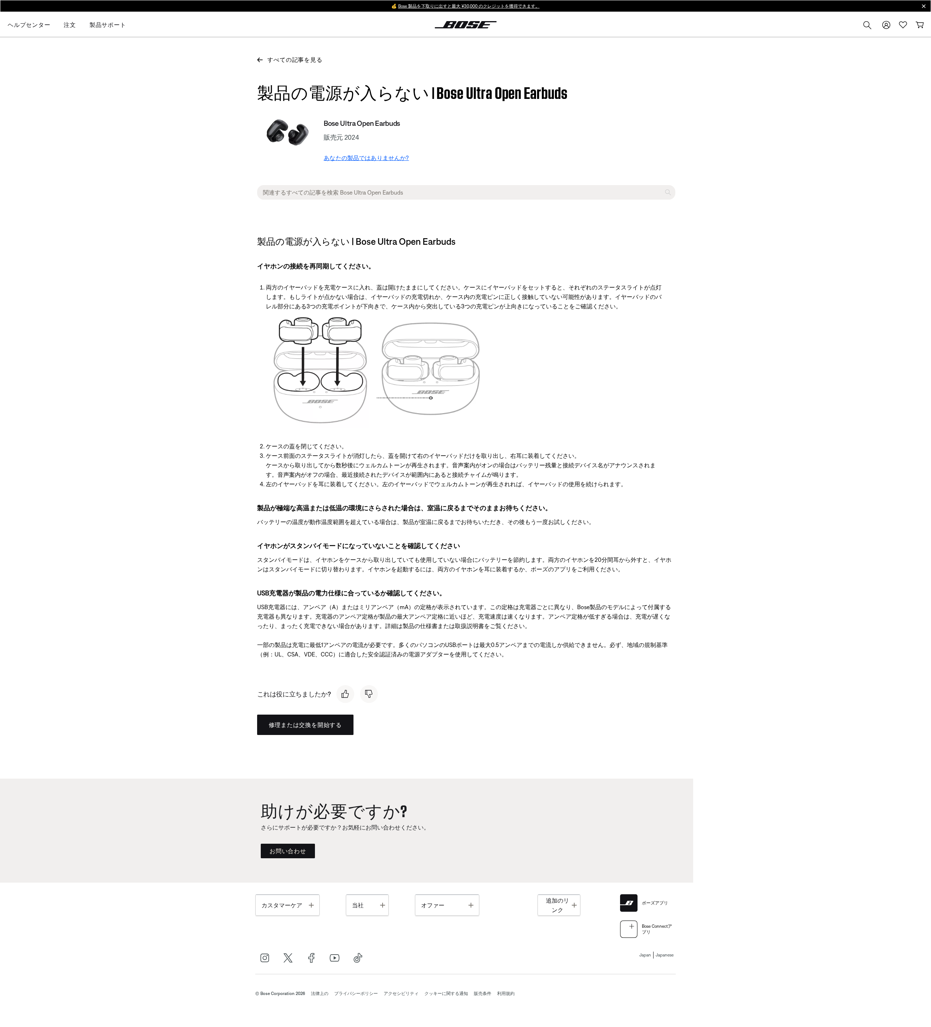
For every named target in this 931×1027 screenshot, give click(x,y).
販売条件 (482, 993)
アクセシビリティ (401, 993)
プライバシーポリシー (356, 993)
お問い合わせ (287, 851)
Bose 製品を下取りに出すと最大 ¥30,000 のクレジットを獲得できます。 (469, 6)
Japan (645, 955)
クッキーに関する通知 (446, 993)
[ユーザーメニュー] (886, 25)
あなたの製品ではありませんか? (366, 158)
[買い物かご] (920, 25)
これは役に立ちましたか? (294, 694)
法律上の (319, 993)
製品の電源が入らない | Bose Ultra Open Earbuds (412, 91)
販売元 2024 (341, 137)
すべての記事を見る (294, 59)
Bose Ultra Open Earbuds (362, 123)
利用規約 (506, 993)
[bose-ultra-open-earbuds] (287, 132)
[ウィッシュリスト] (903, 25)
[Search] (867, 26)
